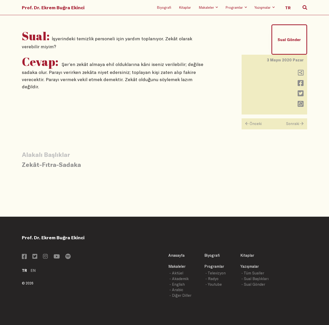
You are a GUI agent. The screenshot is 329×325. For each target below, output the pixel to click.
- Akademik (179, 278)
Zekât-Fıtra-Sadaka (51, 164)
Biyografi (164, 7)
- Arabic (176, 290)
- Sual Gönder (253, 284)
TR (24, 270)
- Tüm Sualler (252, 273)
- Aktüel (176, 273)
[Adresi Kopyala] (301, 74)
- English (177, 284)
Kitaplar (185, 7)
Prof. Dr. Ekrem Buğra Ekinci (53, 7)
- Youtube (213, 284)
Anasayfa (176, 255)
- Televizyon (215, 273)
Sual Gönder (289, 39)
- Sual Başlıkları (255, 278)
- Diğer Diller (180, 295)
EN (33, 270)
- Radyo (211, 278)
